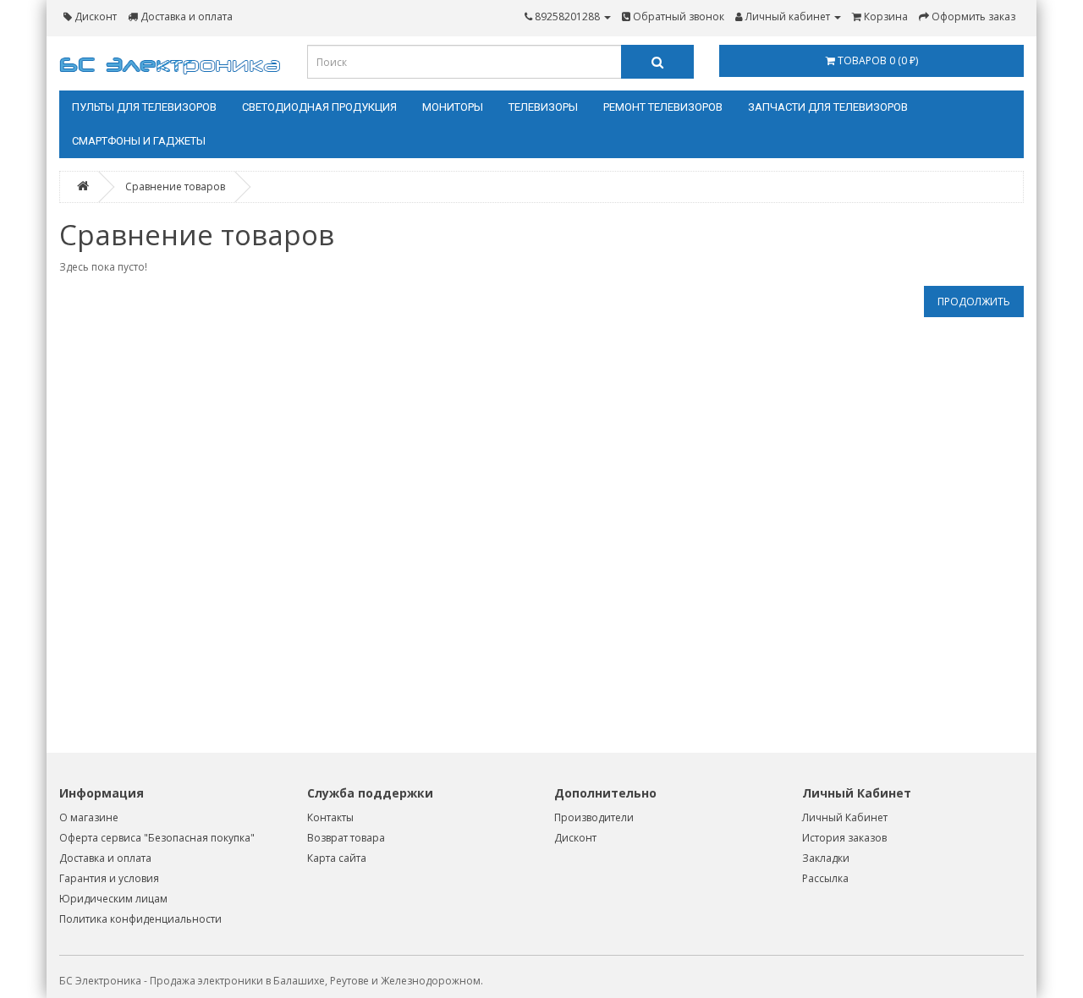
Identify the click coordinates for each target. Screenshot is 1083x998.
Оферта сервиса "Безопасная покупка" (157, 838)
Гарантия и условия (109, 878)
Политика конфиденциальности (140, 919)
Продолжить (973, 301)
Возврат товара (346, 838)
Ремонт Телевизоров (663, 107)
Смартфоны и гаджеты (139, 140)
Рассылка (825, 878)
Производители (594, 817)
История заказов (844, 838)
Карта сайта (336, 858)
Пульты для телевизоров (144, 107)
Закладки (825, 858)
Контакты (330, 817)
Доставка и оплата (105, 858)
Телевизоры (543, 107)
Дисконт (575, 838)
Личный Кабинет (845, 817)
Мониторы (452, 107)
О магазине (88, 817)
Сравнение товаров (175, 186)
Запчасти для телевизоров (828, 107)
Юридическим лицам (113, 898)
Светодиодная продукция (319, 107)
